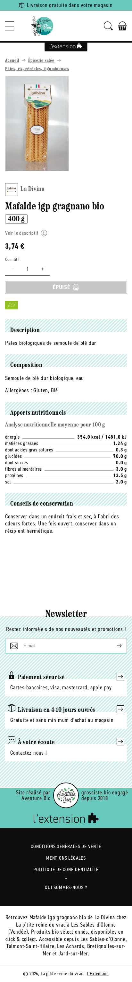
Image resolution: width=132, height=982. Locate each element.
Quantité (12, 259)
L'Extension (98, 973)
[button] (9, 26)
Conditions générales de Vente (66, 846)
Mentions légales (66, 858)
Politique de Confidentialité (66, 869)
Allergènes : (18, 390)
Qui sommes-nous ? (66, 887)
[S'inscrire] (114, 645)
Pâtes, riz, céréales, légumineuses (37, 69)
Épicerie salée (41, 60)
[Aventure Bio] (66, 795)
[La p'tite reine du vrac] (42, 26)
